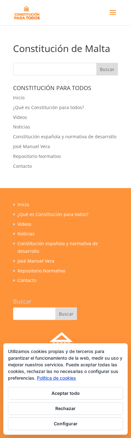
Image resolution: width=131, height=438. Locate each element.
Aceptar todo (66, 393)
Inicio (18, 98)
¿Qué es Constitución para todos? (48, 107)
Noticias (21, 127)
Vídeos (20, 117)
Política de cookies (56, 378)
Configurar (66, 423)
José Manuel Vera (31, 146)
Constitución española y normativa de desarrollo (64, 137)
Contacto (22, 166)
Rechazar (65, 408)
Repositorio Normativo (37, 156)
